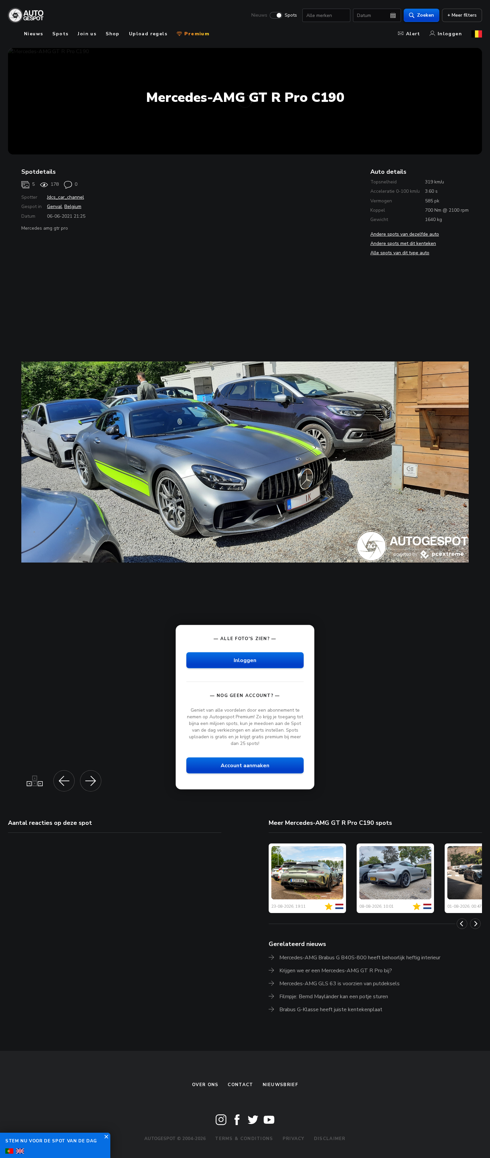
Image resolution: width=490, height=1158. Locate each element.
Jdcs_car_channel (65, 197)
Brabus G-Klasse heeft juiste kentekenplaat (330, 1009)
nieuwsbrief (280, 1085)
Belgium (72, 206)
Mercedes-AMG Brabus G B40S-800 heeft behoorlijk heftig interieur (359, 957)
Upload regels (148, 34)
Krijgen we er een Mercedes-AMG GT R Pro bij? (335, 970)
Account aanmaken (245, 765)
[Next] (475, 923)
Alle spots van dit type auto (399, 253)
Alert (413, 34)
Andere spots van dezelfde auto (404, 234)
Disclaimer (330, 1139)
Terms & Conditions (244, 1139)
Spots (291, 15)
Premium (196, 34)
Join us (87, 34)
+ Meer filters (462, 15)
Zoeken (425, 15)
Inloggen (450, 34)
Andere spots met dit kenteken (403, 243)
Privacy (294, 1139)
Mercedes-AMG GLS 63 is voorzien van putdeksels (339, 983)
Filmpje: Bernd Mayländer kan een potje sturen (333, 996)
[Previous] (462, 923)
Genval (54, 206)
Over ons (205, 1085)
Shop (113, 34)
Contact (240, 1085)
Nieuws (259, 15)
